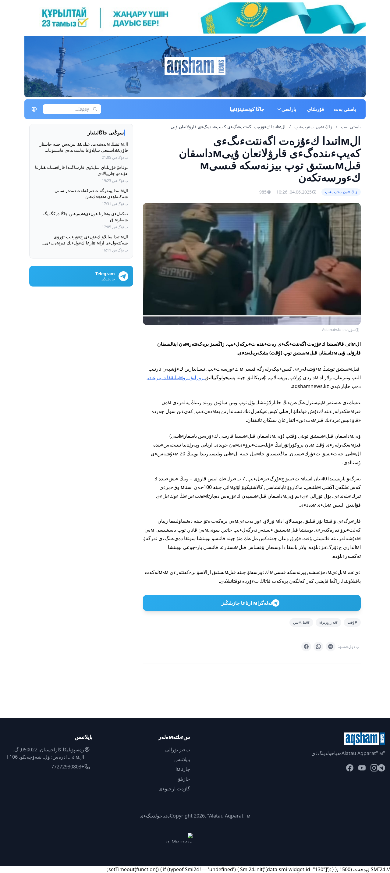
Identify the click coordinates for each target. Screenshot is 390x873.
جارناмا (183, 769)
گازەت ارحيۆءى (174, 788)
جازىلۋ (184, 778)
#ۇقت (352, 622)
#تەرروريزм (328, 622)
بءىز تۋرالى (177, 749)
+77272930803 (67, 766)
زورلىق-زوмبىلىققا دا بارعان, (176, 377)
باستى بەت (345, 109)
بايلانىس (182, 759)
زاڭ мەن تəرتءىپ (312, 127)
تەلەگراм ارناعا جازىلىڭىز (247, 603)
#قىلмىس (301, 622)
